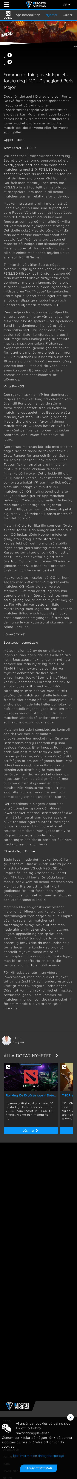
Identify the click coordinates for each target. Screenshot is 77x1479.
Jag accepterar (38, 1468)
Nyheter (51, 15)
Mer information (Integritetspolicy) (38, 1456)
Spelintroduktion (28, 15)
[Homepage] (36, 4)
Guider (68, 15)
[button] (10, 57)
